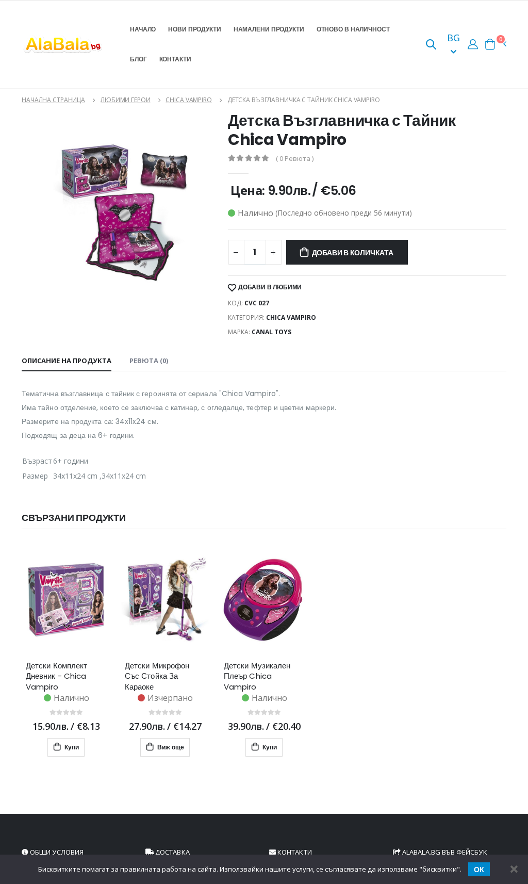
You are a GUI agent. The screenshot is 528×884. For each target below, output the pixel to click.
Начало (143, 29)
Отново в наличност (353, 29)
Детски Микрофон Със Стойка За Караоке (157, 676)
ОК (479, 869)
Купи (71, 747)
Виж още (170, 747)
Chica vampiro (188, 99)
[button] (431, 45)
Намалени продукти (269, 29)
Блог (138, 59)
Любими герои (126, 99)
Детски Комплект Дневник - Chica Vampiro (56, 676)
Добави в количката (352, 253)
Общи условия (56, 852)
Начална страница (53, 99)
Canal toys (271, 332)
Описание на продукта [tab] (66, 360)
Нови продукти (194, 29)
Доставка (172, 852)
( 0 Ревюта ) (295, 158)
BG (453, 37)
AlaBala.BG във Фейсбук (444, 852)
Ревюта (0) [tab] (148, 360)
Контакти (175, 59)
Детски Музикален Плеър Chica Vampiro (257, 676)
